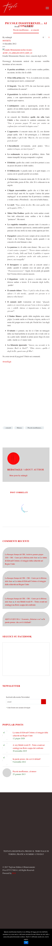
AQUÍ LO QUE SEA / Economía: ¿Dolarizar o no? (23, 619)
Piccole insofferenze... (35, 428)
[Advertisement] (26, 391)
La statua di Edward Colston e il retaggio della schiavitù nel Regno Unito (26, 560)
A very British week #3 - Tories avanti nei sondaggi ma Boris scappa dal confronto (29, 746)
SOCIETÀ (7, 40)
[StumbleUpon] (26, 435)
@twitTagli (7, 361)
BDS (14, 873)
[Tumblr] (19, 435)
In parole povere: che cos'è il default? (27, 759)
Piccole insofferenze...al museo (24, 771)
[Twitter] (8, 435)
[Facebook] (4, 435)
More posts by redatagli (18, 475)
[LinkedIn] (22, 435)
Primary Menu (47, 8)
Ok (26, 942)
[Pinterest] (15, 435)
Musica (19, 428)
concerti (8, 428)
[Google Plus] (11, 435)
